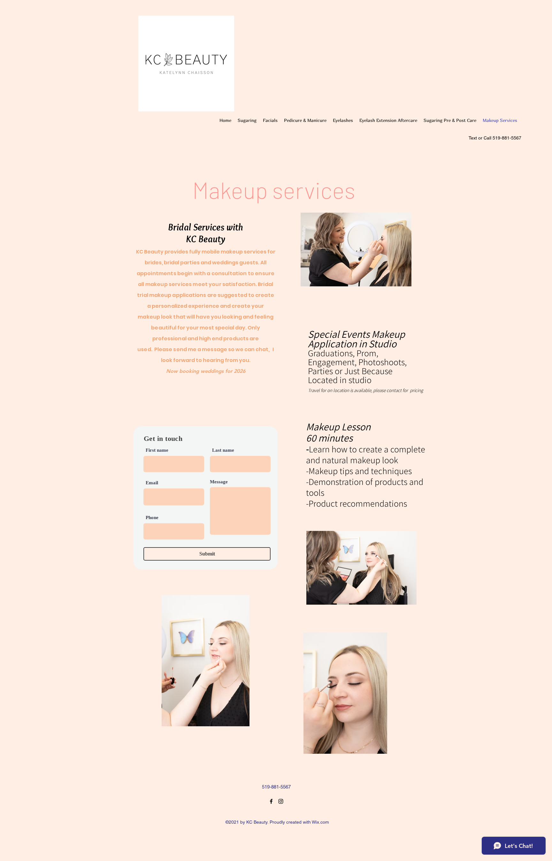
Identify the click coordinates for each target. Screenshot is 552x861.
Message (219, 482)
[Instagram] (281, 801)
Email (152, 482)
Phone (152, 517)
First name (157, 450)
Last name (223, 450)
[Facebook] (271, 801)
